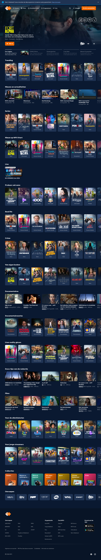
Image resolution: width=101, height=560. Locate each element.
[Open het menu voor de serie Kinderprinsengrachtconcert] (81, 449)
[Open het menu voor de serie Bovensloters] (54, 242)
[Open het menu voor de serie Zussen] (28, 115)
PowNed (20, 536)
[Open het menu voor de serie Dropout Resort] (41, 346)
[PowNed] (33, 497)
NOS (19, 526)
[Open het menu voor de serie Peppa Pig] (41, 422)
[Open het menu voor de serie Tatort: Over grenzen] (68, 242)
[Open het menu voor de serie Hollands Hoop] (81, 269)
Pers (46, 529)
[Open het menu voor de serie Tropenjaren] (94, 115)
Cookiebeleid (37, 548)
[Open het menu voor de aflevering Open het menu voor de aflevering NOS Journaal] (21, 91)
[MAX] (56, 497)
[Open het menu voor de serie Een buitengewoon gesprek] (81, 189)
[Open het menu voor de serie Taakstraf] (54, 449)
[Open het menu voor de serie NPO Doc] (41, 189)
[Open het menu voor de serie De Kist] (68, 216)
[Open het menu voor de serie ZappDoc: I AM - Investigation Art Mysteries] (94, 320)
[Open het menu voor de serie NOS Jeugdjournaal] (68, 449)
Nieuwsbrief (47, 533)
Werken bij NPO (48, 536)
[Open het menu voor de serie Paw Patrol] (68, 422)
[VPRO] (45, 497)
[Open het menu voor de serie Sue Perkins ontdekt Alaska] (81, 216)
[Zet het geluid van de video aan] (88, 44)
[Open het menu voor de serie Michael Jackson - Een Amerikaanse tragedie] (28, 320)
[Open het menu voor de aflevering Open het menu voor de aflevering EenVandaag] (57, 91)
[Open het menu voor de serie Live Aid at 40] (54, 320)
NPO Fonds (73, 526)
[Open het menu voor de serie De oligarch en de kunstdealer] (81, 320)
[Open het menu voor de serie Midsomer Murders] (68, 142)
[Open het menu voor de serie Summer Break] (15, 449)
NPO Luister (61, 536)
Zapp (59, 526)
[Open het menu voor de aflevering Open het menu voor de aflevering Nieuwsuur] (39, 91)
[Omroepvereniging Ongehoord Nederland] (22, 497)
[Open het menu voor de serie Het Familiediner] (41, 216)
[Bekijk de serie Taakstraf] (50, 456)
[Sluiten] (98, 2)
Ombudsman (74, 529)
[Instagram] (95, 554)
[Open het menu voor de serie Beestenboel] (54, 64)
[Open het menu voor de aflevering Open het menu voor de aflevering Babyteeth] (57, 398)
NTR (19, 529)
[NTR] (10, 497)
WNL (32, 526)
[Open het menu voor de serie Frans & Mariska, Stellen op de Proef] (94, 346)
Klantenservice (48, 539)
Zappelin (60, 523)
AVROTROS (7, 523)
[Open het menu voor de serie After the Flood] (81, 242)
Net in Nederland (75, 533)
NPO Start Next (61, 529)
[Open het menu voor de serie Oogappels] (94, 269)
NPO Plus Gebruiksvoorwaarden (25, 548)
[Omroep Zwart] (79, 497)
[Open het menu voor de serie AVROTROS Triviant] (81, 142)
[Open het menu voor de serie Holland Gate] (68, 320)
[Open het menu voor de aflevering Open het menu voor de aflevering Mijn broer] (21, 295)
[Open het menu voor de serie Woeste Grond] (15, 115)
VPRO (32, 523)
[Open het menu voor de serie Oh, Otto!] (54, 115)
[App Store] (89, 525)
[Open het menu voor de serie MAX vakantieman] (54, 189)
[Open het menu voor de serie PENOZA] (81, 115)
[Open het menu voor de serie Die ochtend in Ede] (41, 320)
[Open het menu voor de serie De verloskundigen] (54, 216)
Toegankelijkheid (49, 526)
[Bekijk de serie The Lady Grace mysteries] (37, 456)
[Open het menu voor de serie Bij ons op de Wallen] (81, 346)
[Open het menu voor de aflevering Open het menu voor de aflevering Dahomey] (76, 373)
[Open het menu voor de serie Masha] (15, 422)
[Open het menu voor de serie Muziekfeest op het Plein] (94, 189)
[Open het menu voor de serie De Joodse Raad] (68, 269)
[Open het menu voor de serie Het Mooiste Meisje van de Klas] (68, 189)
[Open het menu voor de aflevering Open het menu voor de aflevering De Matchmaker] (76, 398)
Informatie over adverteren (47, 548)
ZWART (33, 529)
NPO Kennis (73, 523)
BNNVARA (7, 526)
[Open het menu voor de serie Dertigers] (68, 115)
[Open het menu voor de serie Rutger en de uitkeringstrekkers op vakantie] (15, 189)
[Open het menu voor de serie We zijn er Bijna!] (94, 64)
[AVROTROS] (91, 497)
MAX (19, 523)
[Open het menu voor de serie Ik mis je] (28, 189)
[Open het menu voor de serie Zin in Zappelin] (28, 422)
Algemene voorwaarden (10, 548)
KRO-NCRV (7, 536)
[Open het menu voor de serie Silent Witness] (81, 64)
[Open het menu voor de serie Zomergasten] (28, 64)
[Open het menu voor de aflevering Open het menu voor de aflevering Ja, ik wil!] (57, 373)
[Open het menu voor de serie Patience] (28, 242)
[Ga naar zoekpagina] (69, 8)
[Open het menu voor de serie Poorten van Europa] (15, 320)
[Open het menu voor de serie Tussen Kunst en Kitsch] (41, 64)
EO (5, 529)
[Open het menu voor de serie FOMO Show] (15, 64)
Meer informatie (56, 2)
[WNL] (68, 497)
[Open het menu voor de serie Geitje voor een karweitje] (94, 422)
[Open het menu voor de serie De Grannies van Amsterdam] (68, 64)
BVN (59, 533)
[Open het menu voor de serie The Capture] (94, 242)
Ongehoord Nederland (23, 533)
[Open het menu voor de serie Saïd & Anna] (54, 422)
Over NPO (47, 523)
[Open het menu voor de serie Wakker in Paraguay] (54, 346)
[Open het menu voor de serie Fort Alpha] (15, 142)
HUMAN (7, 533)
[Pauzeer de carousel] (94, 44)
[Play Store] (89, 530)
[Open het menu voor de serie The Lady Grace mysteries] (41, 449)
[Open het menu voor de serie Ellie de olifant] (81, 422)
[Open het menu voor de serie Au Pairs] (94, 216)
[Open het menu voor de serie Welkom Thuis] (28, 449)
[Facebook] (91, 554)
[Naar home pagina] (8, 8)
